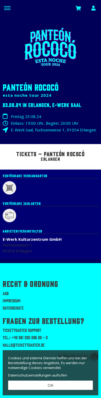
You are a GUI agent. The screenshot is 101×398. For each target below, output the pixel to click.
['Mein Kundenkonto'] (93, 8)
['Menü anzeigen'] (7, 8)
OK (51, 385)
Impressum (11, 300)
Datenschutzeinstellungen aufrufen (37, 375)
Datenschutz (13, 307)
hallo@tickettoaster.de (24, 344)
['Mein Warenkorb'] (78, 8)
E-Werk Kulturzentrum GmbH (32, 239)
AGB (6, 293)
